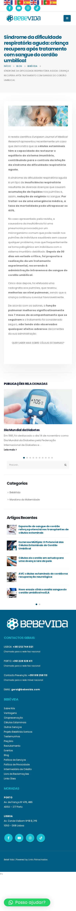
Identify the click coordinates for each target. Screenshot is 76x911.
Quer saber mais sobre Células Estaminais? (38, 342)
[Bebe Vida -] (23, 18)
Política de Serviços (15, 759)
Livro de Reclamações (16, 774)
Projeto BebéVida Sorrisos (18, 731)
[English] (7, 2)
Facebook (8, 838)
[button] (24, 457)
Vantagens (10, 713)
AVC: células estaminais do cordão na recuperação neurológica (43, 575)
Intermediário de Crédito (18, 769)
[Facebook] (9, 8)
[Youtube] (19, 8)
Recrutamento (12, 745)
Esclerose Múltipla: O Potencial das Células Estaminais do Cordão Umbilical (41, 545)
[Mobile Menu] (67, 18)
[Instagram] (28, 8)
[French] (14, 2)
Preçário (8, 741)
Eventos (8, 750)
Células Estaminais (15, 722)
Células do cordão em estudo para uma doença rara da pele (41, 559)
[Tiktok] (37, 8)
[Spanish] (27, 2)
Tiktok (41, 838)
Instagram (30, 838)
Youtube (19, 838)
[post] (12, 530)
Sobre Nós (9, 708)
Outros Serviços (13, 727)
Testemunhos (12, 736)
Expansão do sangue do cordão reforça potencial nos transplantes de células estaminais (43, 529)
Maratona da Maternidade (25, 499)
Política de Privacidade (17, 764)
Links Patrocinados (38, 859)
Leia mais (10, 449)
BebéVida (15, 492)
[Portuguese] (20, 2)
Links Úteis (10, 778)
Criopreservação (13, 717)
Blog (6, 755)
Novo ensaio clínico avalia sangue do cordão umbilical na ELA (42, 591)
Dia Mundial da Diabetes (22, 430)
